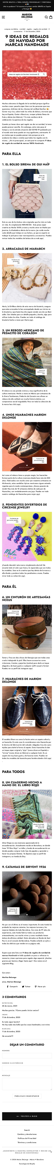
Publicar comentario (27, 1096)
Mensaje (6, 1075)
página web (35, 943)
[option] (27, 5)
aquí (41, 238)
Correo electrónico (12, 1063)
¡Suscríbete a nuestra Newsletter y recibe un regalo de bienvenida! (27, 1152)
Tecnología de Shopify (27, 1164)
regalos (29, 29)
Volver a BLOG (28, 1116)
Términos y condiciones (27, 1142)
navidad (22, 29)
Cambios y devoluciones (27, 1134)
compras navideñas (11, 29)
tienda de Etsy (19, 856)
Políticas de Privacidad (27, 1138)
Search (27, 1130)
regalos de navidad (40, 29)
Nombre (6, 1051)
